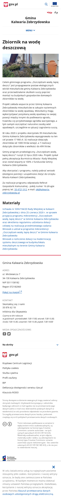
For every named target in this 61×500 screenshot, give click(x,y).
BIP (4, 382)
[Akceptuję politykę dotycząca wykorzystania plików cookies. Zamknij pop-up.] (53, 467)
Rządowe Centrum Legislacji (17, 363)
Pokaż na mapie (12, 292)
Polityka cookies (11, 368)
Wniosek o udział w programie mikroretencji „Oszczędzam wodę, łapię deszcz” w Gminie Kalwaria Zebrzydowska (30, 232)
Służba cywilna (10, 372)
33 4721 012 (20, 189)
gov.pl (13, 355)
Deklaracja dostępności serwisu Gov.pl (23, 387)
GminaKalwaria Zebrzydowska (30, 20)
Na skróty (8, 344)
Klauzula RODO (11, 392)
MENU (29, 30)
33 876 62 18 (9, 307)
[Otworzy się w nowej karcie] (4, 334)
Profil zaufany (10, 377)
